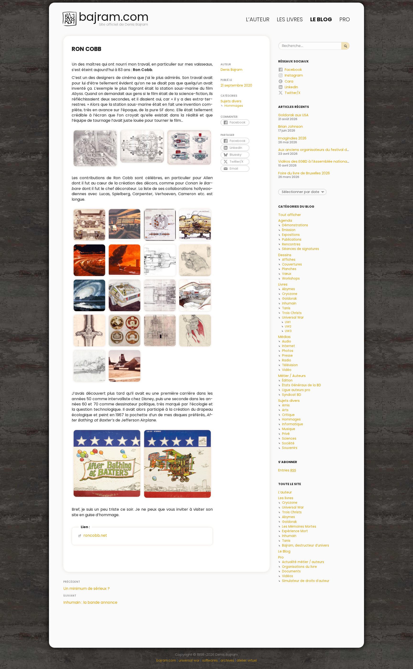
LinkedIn (236, 147)
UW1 (288, 322)
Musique (288, 429)
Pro (344, 19)
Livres (283, 284)
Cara (289, 81)
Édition (287, 380)
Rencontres (291, 244)
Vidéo (286, 370)
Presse (287, 355)
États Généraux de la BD (301, 385)
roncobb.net (95, 535)
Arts (285, 410)
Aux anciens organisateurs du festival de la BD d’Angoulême (330, 149)
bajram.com (114, 17)
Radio (286, 360)
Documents (291, 571)
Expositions (291, 234)
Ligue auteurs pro (296, 390)
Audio (286, 341)
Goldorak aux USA (293, 115)
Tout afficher (289, 214)
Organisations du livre (299, 566)
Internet (288, 346)
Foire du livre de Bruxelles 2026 (304, 173)
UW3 (288, 331)
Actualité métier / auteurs (303, 562)
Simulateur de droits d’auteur (305, 581)
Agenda (285, 220)
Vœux (286, 273)
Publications (291, 239)
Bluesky (235, 154)
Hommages (233, 106)
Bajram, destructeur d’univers (305, 545)
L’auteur (257, 19)
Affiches (288, 259)
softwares (210, 660)
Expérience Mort (295, 531)
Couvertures (292, 264)
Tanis (286, 308)
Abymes (288, 289)
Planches (289, 269)
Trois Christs (292, 313)
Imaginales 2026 (292, 138)
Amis (286, 405)
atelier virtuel (247, 660)
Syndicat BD (291, 395)
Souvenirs (289, 448)
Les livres (290, 19)
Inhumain (289, 303)
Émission (288, 230)
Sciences (289, 438)
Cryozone (289, 294)
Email (234, 168)
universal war (189, 660)
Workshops (291, 278)
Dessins (284, 255)
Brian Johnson (290, 126)
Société (288, 443)
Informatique (292, 424)
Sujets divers (231, 101)
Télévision (290, 365)
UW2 (288, 326)
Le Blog (321, 19)
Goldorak (289, 298)
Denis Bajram (231, 69)
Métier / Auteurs (292, 375)
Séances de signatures (300, 249)
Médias (284, 336)
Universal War (293, 317)
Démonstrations (295, 225)
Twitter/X (236, 161)
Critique (288, 415)
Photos (287, 350)
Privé (286, 433)
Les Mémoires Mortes (299, 526)
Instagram (294, 75)
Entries (287, 470)
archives (227, 660)
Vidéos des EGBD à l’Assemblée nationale (314, 161)
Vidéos (287, 576)
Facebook (237, 122)
